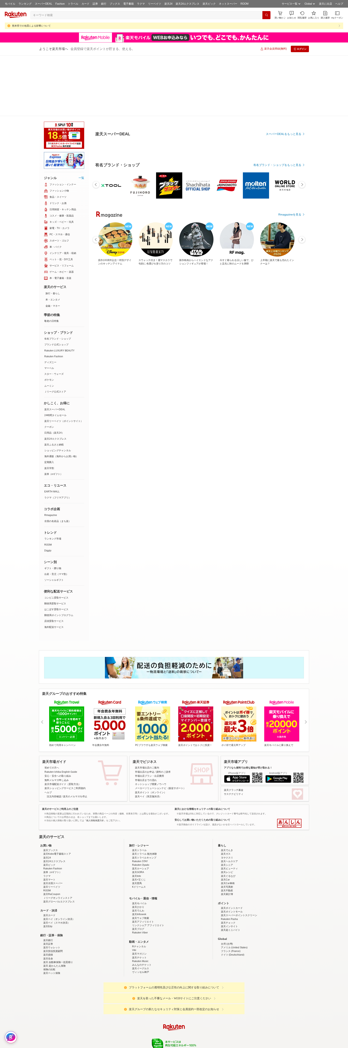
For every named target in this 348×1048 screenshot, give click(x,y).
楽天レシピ (227, 846)
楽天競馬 (137, 857)
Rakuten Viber (140, 907)
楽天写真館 (227, 861)
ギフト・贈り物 (52, 507)
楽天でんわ (138, 885)
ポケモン (49, 319)
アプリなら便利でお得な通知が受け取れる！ (248, 707)
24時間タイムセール (55, 354)
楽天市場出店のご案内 (147, 707)
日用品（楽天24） (54, 372)
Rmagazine (50, 454)
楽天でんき (227, 824)
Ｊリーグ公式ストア (55, 331)
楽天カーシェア (140, 843)
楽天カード (49, 890)
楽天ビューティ (229, 843)
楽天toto (136, 850)
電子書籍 (128, 3)
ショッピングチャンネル (57, 389)
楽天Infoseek (139, 888)
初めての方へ (52, 707)
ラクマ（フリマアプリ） (57, 437)
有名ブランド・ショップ (57, 278)
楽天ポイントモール (232, 886)
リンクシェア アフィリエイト (148, 900)
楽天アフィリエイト (143, 896)
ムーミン (49, 325)
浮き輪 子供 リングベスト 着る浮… (153, 341)
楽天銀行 (48, 914)
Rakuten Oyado (140, 839)
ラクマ (141, 3)
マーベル (49, 307)
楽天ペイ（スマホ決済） (56, 897)
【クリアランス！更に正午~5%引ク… (242, 341)
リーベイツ (154, 3)
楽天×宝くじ (139, 854)
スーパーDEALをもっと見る (283, 114)
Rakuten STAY (140, 836)
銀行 (103, 3)
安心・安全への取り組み (58, 715)
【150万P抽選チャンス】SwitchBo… (266, 341)
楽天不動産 (227, 865)
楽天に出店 (325, 3)
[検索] (266, 15)
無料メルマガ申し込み (57, 719)
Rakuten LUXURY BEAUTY (59, 290)
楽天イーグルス (140, 943)
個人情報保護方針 (227, 1033)
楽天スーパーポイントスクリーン (239, 890)
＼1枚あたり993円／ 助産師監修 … (130, 341)
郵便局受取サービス (55, 543)
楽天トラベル (139, 824)
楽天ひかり (138, 881)
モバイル (10, 3)
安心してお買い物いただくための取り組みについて (202, 759)
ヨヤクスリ (227, 832)
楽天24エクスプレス (187, 3)
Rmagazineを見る (289, 481)
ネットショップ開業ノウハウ (150, 723)
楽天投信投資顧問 (53, 925)
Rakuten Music (140, 935)
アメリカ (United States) (234, 922)
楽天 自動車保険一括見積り (58, 936)
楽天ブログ (138, 903)
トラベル (73, 3)
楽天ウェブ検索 (140, 892)
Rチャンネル (139, 921)
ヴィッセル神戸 (140, 946)
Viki (134, 924)
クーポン (49, 366)
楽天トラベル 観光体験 (144, 828)
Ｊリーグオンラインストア (57, 872)
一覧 (81, 117)
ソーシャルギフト (54, 519)
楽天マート (49, 854)
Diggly (47, 490)
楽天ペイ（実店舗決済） (148, 735)
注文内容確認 (54, 735)
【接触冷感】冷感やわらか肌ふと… (107, 341)
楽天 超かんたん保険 (54, 940)
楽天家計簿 (227, 868)
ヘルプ (339, 3)
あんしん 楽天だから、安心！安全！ (289, 762)
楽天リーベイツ (51, 861)
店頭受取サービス (54, 560)
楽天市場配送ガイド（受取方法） (63, 723)
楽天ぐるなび (228, 850)
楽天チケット (139, 932)
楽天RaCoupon (51, 868)
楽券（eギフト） (53, 413)
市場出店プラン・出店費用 (149, 715)
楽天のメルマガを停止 (75, 735)
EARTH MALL (52, 431)
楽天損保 (48, 929)
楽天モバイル (139, 878)
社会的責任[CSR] (175, 1033)
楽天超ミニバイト (230, 904)
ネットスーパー (228, 3)
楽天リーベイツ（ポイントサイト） (63, 360)
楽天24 (168, 3)
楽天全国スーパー (53, 857)
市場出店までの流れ (146, 719)
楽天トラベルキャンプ (144, 832)
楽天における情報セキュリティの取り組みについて (202, 748)
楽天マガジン (139, 928)
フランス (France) (230, 925)
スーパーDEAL (43, 3)
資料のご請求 (163, 711)
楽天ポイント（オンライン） (150, 731)
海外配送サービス (54, 566)
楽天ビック (209, 3)
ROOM (244, 3)
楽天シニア (227, 839)
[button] (291, 15)
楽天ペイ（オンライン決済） (59, 893)
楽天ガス (226, 828)
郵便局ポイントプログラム (58, 554)
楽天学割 (49, 407)
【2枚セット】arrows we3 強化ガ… (198, 341)
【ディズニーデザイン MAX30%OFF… (220, 341)
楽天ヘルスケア (229, 836)
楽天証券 (48, 918)
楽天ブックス (50, 824)
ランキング (25, 3)
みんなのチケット (141, 939)
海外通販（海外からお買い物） (61, 395)
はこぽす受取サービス (56, 548)
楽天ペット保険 (51, 947)
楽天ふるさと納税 (54, 384)
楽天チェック (228, 897)
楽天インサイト (229, 901)
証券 (95, 3)
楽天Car (225, 854)
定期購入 (49, 401)
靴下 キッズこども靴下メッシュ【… (287, 341)
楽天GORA (138, 846)
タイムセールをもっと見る (284, 367)
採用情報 (209, 1033)
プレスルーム (194, 1033)
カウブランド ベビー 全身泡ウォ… (175, 341)
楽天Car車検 (228, 857)
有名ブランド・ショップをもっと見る (277, 255)
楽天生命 (48, 933)
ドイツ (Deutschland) (232, 929)
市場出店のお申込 (144, 711)
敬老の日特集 (51, 260)
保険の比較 (49, 944)
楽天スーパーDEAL (54, 348)
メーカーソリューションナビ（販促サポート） (160, 727)
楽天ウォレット (51, 922)
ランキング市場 (52, 478)
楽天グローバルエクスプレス (59, 876)
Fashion (60, 3)
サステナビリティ (233, 733)
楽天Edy (47, 901)
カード (85, 3)
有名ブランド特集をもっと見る (281, 429)
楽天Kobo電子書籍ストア (57, 828)
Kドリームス (139, 861)
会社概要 (116, 1033)
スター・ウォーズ (54, 313)
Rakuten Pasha (229, 893)
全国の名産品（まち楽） (57, 460)
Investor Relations (152, 1033)
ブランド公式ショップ (56, 284)
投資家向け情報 (132, 1033)
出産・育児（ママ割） (56, 513)
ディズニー (50, 301)
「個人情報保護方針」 (95, 760)
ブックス (115, 3)
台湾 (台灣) (227, 918)
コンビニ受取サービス (56, 537)
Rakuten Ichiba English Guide (61, 711)
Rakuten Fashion (53, 295)
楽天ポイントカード (232, 882)
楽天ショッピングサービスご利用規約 (65, 727)
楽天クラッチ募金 (233, 729)
